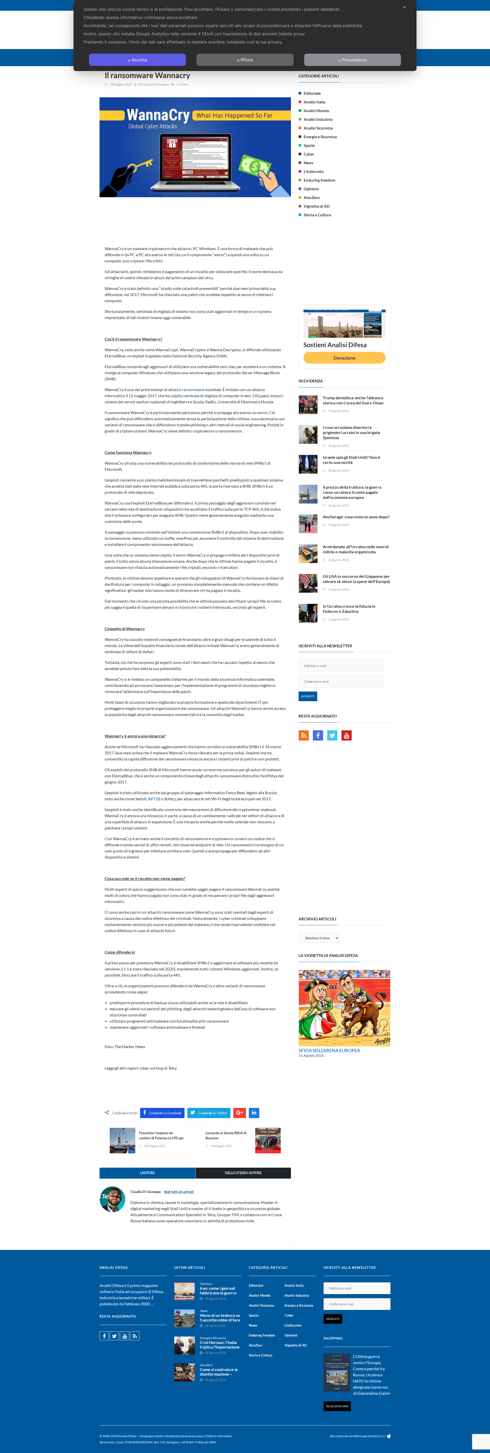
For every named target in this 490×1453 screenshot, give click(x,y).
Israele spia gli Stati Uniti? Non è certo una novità (351, 460)
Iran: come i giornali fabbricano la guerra (218, 1290)
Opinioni (311, 188)
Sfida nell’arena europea (329, 1050)
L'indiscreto (314, 171)
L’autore (147, 1173)
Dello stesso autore (243, 1173)
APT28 (154, 798)
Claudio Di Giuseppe (155, 84)
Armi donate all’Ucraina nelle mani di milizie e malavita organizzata (356, 549)
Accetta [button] (139, 59)
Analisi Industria (318, 119)
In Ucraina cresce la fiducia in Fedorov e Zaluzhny (349, 609)
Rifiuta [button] (247, 59)
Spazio (309, 145)
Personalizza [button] (354, 59)
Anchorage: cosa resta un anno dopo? (356, 516)
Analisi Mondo (316, 110)
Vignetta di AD (316, 206)
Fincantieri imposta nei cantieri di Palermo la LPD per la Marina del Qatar (161, 1138)
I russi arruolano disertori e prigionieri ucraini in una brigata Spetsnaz (351, 432)
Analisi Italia (314, 102)
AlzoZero (312, 197)
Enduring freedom (319, 180)
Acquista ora (337, 1406)
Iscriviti (308, 696)
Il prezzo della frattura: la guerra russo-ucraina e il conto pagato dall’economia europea (352, 492)
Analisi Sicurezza (318, 128)
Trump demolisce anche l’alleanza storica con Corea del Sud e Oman (353, 400)
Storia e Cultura (317, 215)
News (308, 162)
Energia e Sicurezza (320, 136)
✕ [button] (404, 7)
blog (159, 1067)
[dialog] (245, 35)
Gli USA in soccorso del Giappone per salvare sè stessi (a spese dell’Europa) (356, 579)
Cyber (184, 84)
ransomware (193, 389)
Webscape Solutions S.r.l (369, 1436)
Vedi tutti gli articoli (179, 1192)
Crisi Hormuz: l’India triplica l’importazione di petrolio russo (220, 1347)
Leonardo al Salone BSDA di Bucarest (226, 1135)
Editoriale (312, 93)
